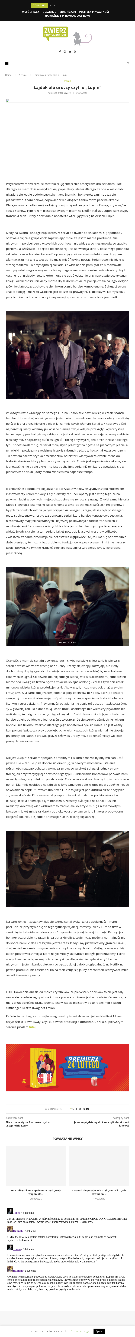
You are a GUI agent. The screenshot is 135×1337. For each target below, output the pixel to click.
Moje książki (68, 12)
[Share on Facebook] (76, 1109)
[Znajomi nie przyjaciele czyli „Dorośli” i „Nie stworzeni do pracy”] (99, 1166)
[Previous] (50, 5)
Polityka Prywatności (94, 12)
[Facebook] (60, 51)
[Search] (128, 63)
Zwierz (67, 92)
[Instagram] (65, 51)
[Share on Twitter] (80, 1109)
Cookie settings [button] (80, 1331)
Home (8, 74)
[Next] (54, 5)
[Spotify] (75, 51)
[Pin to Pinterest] (84, 1109)
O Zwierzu (49, 12)
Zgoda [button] (99, 1331)
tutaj (32, 1027)
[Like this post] (73, 1109)
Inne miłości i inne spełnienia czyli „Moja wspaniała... (36, 1192)
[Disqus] (67, 1250)
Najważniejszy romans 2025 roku (67, 15)
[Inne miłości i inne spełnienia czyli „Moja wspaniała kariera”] (36, 1166)
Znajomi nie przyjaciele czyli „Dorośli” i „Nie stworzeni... (99, 1192)
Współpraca (30, 12)
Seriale (23, 74)
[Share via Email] (87, 1109)
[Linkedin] (70, 51)
